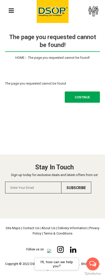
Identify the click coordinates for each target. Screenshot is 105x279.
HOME (19, 58)
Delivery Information (72, 228)
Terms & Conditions (58, 233)
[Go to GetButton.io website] (93, 273)
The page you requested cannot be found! (58, 58)
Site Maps (13, 228)
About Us (48, 228)
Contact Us (31, 228)
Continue (82, 97)
